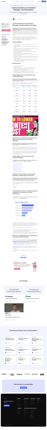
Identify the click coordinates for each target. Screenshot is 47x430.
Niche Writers (32, 401)
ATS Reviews (31, 413)
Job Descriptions (27, 408)
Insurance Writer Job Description (36, 359)
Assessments (26, 398)
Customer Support (26, 403)
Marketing (25, 402)
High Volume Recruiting (31, 416)
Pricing (29, 1)
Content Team (21, 5)
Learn (13, 1)
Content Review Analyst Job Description (8, 360)
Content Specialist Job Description (23, 339)
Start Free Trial (23, 387)
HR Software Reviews (31, 415)
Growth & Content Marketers (32, 404)
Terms (42, 424)
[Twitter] (23, 257)
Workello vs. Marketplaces (38, 402)
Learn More (6, 30)
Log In (38, 1)
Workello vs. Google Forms (39, 400)
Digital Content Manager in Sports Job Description (37, 339)
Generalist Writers (32, 400)
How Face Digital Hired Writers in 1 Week (12, 317)
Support (18, 413)
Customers (17, 1)
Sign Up (44, 1)
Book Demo (32, 1)
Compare (38, 398)
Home (10, 5)
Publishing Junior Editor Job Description (10, 350)
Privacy (39, 424)
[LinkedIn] (24, 257)
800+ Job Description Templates (15, 5)
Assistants (25, 401)
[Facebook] (21, 257)
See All (31, 418)
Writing (25, 400)
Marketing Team (26, 413)
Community (19, 408)
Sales (24, 404)
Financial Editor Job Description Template (9, 339)
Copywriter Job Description (21, 359)
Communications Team (26, 412)
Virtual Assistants (32, 402)
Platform (19, 398)
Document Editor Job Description (36, 350)
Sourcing (25, 1)
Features (21, 1)
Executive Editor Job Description (22, 350)
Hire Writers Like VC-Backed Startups (32, 298)
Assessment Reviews (31, 412)
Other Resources (33, 408)
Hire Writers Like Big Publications (11, 298)
